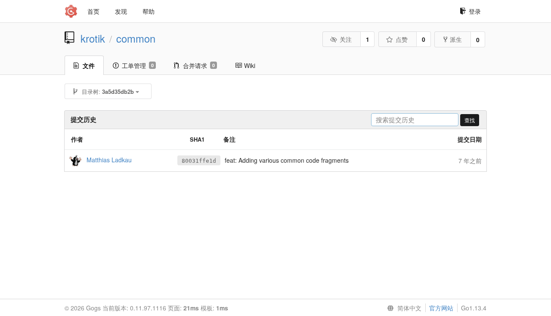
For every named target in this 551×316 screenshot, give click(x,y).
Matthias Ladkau (109, 159)
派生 (456, 39)
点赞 (402, 39)
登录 (475, 11)
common (135, 38)
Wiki (249, 65)
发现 (121, 11)
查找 (469, 120)
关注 (346, 39)
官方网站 (441, 308)
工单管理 (138, 65)
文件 (89, 65)
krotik (92, 38)
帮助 (148, 11)
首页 (93, 11)
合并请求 (199, 65)
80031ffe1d (199, 161)
